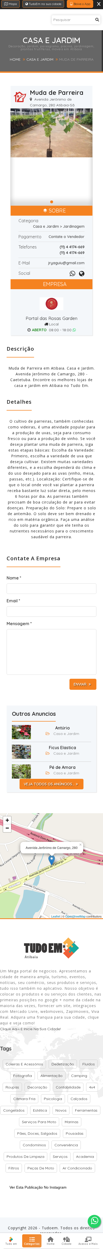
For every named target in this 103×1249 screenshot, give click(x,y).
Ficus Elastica (62, 747)
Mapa (12, 4)
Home (15, 59)
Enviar (80, 684)
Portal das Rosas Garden (51, 318)
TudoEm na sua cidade (44, 4)
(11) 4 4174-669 (72, 247)
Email (13, 600)
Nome (14, 578)
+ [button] (7, 820)
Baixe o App (81, 4)
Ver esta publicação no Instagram (38, 1187)
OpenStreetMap (75, 916)
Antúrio (62, 727)
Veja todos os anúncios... (49, 784)
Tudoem (50, 1227)
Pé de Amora (62, 767)
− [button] (7, 828)
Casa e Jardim (39, 59)
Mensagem (19, 623)
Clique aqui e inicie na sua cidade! (30, 1029)
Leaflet (55, 916)
